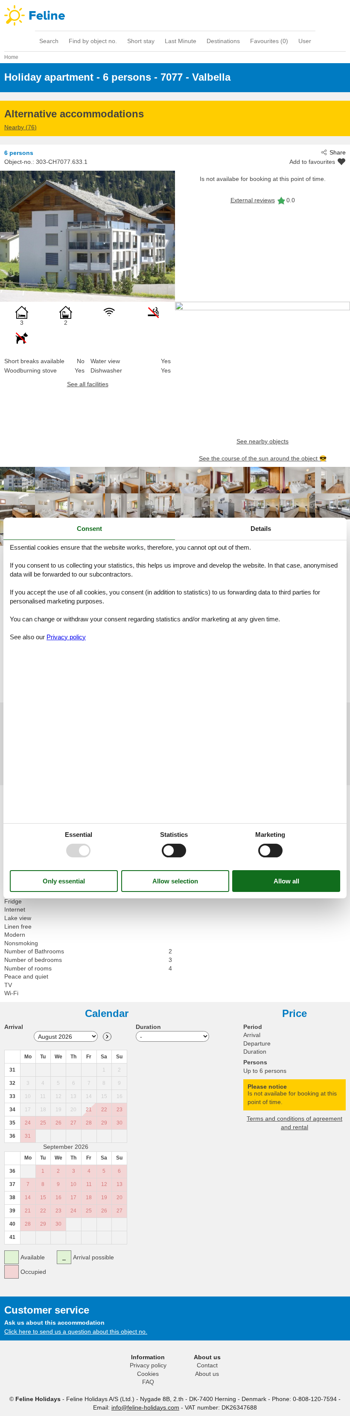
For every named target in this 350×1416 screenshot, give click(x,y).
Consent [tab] (89, 528)
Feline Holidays (175, 15)
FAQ (148, 1381)
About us (207, 1373)
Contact (207, 1365)
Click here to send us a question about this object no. (75, 1331)
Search (48, 41)
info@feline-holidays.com (145, 1407)
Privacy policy (148, 1365)
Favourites (269, 41)
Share (338, 152)
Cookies (148, 1373)
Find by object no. (93, 41)
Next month (107, 1036)
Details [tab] (261, 528)
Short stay (141, 41)
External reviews (252, 200)
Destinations (223, 41)
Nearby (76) (20, 127)
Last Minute (180, 41)
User (304, 41)
